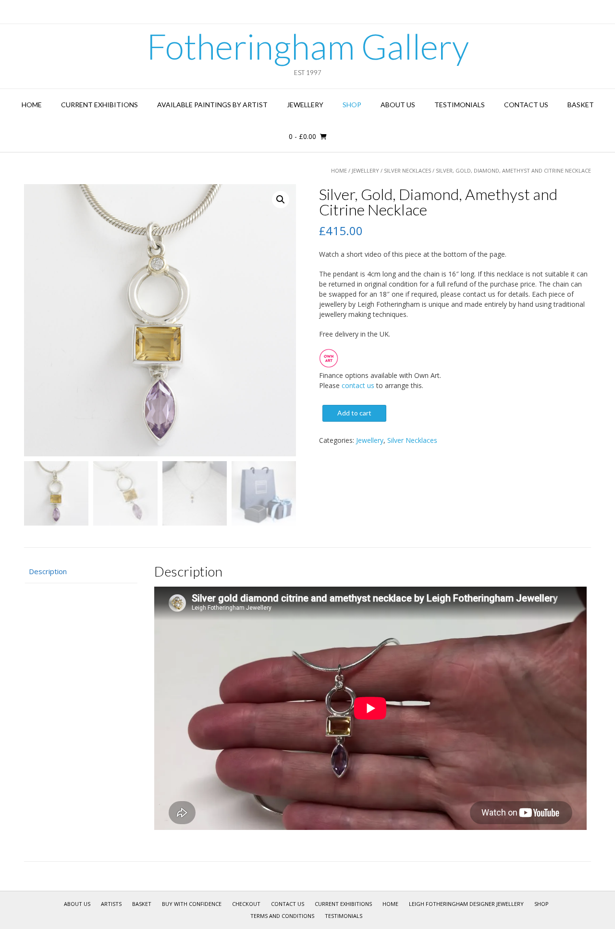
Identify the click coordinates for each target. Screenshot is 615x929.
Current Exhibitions (99, 104)
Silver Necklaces (407, 170)
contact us (358, 385)
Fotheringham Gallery (308, 46)
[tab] (80, 571)
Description (48, 571)
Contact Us (526, 104)
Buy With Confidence (191, 903)
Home (32, 104)
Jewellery (305, 104)
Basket (580, 104)
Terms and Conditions (282, 915)
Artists (111, 903)
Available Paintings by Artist (212, 104)
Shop (352, 104)
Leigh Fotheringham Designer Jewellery (466, 903)
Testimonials (459, 104)
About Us (398, 104)
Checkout (246, 903)
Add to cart (354, 413)
